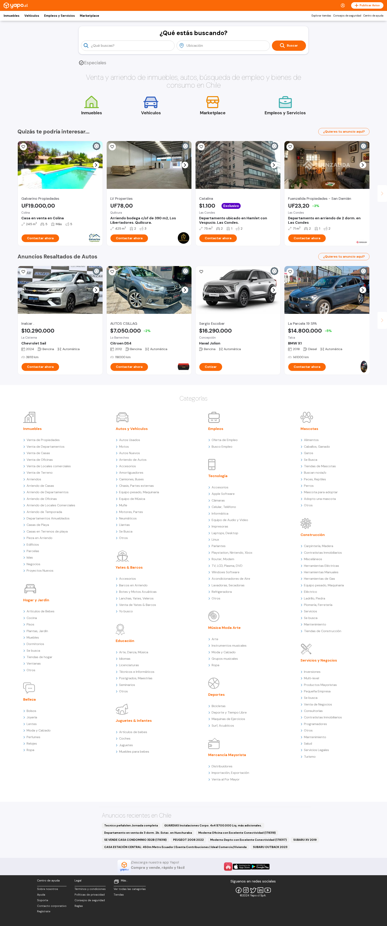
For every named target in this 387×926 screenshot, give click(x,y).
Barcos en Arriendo (133, 585)
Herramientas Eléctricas (321, 566)
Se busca (33, 650)
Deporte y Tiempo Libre (229, 712)
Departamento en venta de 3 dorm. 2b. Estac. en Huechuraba (148, 832)
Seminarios (127, 685)
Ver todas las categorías (130, 889)
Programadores (315, 724)
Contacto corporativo (52, 906)
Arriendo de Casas (40, 486)
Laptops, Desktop (225, 533)
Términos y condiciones (90, 889)
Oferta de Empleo (225, 440)
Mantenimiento (315, 624)
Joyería (32, 717)
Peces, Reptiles (315, 479)
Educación (125, 640)
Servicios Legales (316, 750)
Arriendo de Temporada (44, 512)
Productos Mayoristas (320, 685)
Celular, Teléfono (224, 507)
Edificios (33, 544)
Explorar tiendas (321, 15)
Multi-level (311, 678)
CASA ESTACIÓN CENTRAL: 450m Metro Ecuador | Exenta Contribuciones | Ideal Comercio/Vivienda (175, 847)
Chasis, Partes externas (136, 486)
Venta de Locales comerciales (49, 466)
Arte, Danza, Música (133, 652)
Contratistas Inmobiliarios (323, 552)
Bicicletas (219, 706)
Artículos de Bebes (40, 611)
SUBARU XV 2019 (305, 840)
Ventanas (34, 663)
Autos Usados (129, 440)
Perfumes (33, 737)
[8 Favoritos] (112, 271)
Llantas (124, 525)
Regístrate (43, 911)
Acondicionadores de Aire (231, 578)
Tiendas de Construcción (322, 631)
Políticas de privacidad (90, 894)
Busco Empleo (222, 446)
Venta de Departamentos (45, 446)
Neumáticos (128, 518)
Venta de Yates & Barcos (137, 605)
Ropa (30, 750)
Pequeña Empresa (317, 691)
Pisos (30, 624)
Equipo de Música (132, 499)
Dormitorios (35, 644)
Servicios (310, 611)
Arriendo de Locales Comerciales (51, 505)
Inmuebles (11, 16)
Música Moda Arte (224, 627)
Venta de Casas (38, 453)
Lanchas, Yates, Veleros (136, 598)
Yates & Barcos (129, 567)
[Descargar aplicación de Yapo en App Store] (242, 867)
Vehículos (31, 16)
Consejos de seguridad (347, 15)
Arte (215, 639)
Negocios (33, 564)
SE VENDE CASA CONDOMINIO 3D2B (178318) (135, 840)
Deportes (216, 694)
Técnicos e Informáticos (136, 672)
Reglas (79, 906)
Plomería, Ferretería (318, 605)
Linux (215, 539)
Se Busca (125, 531)
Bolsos (31, 711)
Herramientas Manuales (321, 572)
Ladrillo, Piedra (314, 598)
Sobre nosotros (47, 889)
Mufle (123, 505)
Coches (124, 738)
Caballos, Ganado (317, 446)
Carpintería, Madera (318, 546)
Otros (31, 670)
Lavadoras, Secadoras (228, 585)
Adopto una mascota (320, 499)
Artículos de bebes (133, 732)
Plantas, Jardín (37, 631)
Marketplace (89, 16)
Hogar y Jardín (36, 600)
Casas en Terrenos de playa (47, 531)
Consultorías (313, 711)
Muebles (33, 637)
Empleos (215, 428)
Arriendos (34, 479)
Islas (30, 557)
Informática (220, 513)
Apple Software (223, 494)
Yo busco (126, 611)
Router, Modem (223, 559)
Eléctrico (310, 592)
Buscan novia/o (315, 472)
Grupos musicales (225, 659)
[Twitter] (253, 890)
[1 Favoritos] (290, 146)
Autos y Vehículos (132, 428)
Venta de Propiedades (43, 440)
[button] (96, 165)
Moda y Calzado (39, 730)
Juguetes (126, 745)
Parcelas (33, 551)
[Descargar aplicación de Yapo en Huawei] (228, 866)
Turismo (310, 756)
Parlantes (219, 546)
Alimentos (311, 440)
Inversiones (312, 672)
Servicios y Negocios (319, 660)
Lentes (32, 724)
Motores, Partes (131, 512)
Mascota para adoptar (321, 492)
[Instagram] (246, 890)
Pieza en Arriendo (39, 538)
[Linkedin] (260, 890)
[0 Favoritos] (23, 146)
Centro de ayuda (373, 15)
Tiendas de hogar (39, 657)
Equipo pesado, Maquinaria (139, 492)
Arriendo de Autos (133, 460)
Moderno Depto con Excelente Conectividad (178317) (248, 840)
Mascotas (309, 428)
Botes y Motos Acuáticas (138, 592)
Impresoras (220, 526)
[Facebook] (238, 890)
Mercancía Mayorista (227, 754)
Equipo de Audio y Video (230, 520)
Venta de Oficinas (40, 460)
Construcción (313, 534)
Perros (309, 486)
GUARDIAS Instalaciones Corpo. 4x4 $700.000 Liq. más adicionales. (213, 825)
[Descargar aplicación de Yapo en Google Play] (260, 867)
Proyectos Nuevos (40, 570)
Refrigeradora (222, 592)
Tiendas (119, 894)
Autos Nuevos (129, 453)
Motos (124, 446)
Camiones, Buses (131, 479)
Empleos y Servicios (59, 16)
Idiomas (124, 659)
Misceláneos (313, 559)
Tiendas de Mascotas (320, 466)
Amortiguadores (131, 472)
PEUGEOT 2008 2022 (188, 840)
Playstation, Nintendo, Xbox (232, 552)
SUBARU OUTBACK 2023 (270, 847)
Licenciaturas (129, 665)
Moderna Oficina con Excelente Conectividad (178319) (237, 832)
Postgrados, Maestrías (135, 678)
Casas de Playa (38, 525)
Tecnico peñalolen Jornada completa (131, 825)
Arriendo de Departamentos (48, 492)
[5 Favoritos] (201, 146)
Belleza (29, 699)
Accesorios (127, 466)
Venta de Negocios (318, 704)
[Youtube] (267, 890)
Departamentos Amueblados (48, 518)
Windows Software (225, 572)
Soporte (42, 900)
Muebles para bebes (134, 751)
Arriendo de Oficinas (42, 499)
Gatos (308, 453)
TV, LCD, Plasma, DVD (227, 566)
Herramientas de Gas (319, 578)
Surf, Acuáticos (223, 725)
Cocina (32, 618)
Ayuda (41, 894)
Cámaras (218, 500)
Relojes (32, 743)
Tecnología (218, 475)
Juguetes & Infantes (134, 720)
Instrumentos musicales (229, 645)
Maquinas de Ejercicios (228, 719)
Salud (308, 743)
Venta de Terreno (40, 472)
